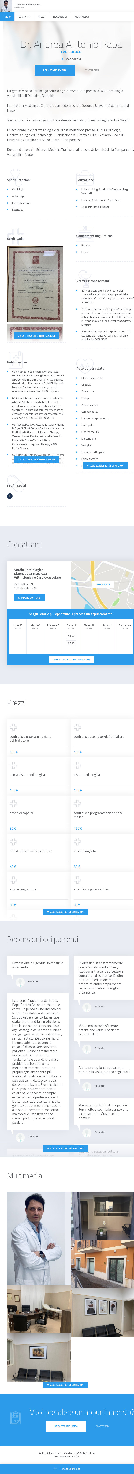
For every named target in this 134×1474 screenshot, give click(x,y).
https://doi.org (20, 448)
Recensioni (60, 16)
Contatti (24, 16)
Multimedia (82, 16)
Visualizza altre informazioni (36, 336)
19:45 (71, 636)
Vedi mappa (103, 584)
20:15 (71, 643)
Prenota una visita (54, 70)
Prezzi (41, 16)
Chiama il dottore (29, 597)
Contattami (91, 70)
